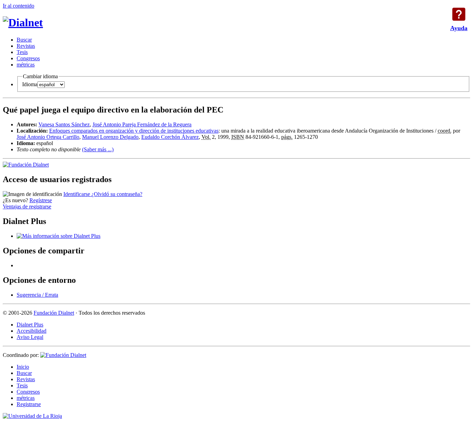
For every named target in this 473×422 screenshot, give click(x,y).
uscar (24, 40)
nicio (23, 367)
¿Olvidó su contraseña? (116, 194)
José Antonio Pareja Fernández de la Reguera (141, 124)
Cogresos (28, 58)
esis (22, 52)
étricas (26, 65)
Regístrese (40, 200)
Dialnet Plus (30, 324)
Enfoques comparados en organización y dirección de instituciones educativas (133, 131)
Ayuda (458, 14)
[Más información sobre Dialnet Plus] (58, 236)
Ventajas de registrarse (27, 206)
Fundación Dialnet (54, 313)
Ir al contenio (18, 6)
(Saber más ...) (98, 149)
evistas (26, 46)
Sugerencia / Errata (37, 295)
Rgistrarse (29, 404)
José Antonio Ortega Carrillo (48, 137)
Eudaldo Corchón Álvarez (170, 137)
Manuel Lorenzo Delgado (110, 137)
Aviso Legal (30, 337)
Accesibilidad (31, 331)
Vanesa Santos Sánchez (64, 124)
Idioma (29, 84)
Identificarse (77, 194)
